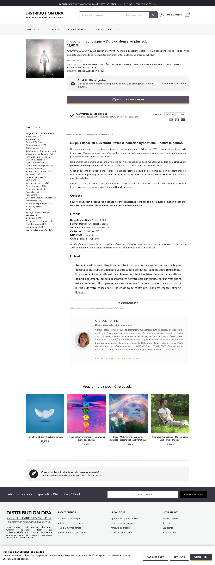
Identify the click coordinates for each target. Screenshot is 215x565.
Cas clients (168, 527)
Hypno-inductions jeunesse (39, 165)
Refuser (179, 557)
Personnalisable (33, 189)
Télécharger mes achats (69, 527)
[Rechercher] (153, 15)
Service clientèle (170, 518)
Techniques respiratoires (37, 221)
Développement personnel (119, 64)
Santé (28, 209)
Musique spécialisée (35, 183)
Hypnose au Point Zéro (36, 171)
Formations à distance (36, 157)
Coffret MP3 (31, 142)
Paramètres (155, 557)
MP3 (54, 29)
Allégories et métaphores (38, 133)
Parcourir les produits (120, 527)
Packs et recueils (34, 186)
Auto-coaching (33, 139)
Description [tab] (74, 134)
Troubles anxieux (34, 224)
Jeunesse (30, 174)
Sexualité (30, 215)
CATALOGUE (33, 29)
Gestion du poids (34, 160)
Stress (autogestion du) (91, 71)
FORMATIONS (76, 29)
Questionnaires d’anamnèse (39, 198)
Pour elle (30, 192)
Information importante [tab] (99, 134)
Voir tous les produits (36, 230)
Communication (33, 145)
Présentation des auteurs (122, 523)
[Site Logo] (45, 15)
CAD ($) (169, 114)
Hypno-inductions (143, 64)
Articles (166, 523)
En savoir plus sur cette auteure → (119, 358)
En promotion (169, 532)
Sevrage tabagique (35, 212)
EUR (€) (180, 114)
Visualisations (32, 227)
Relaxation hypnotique (91, 64)
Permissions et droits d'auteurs (73, 532)
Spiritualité (160, 64)
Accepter (201, 557)
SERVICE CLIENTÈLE (106, 29)
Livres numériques (34, 177)
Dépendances (32, 148)
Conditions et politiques (121, 532)
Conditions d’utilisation (174, 83)
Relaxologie (31, 206)
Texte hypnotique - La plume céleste (45, 437)
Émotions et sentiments (37, 154)
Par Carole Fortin (87, 67)
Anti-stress (31, 136)
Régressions (31, 200)
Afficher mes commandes (70, 523)
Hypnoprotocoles (34, 168)
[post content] (45, 413)
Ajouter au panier (130, 99)
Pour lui (29, 195)
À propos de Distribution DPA (124, 518)
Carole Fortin (95, 244)
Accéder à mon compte (69, 518)
